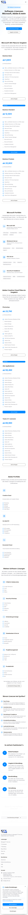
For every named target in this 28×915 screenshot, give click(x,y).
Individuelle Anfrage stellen (14, 685)
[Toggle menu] (25, 2)
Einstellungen (13, 911)
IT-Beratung (3, 846)
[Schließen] (25, 886)
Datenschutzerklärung (5, 862)
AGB (2, 864)
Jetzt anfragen (14, 98)
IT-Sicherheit (4, 844)
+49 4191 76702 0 (7, 878)
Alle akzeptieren (13, 904)
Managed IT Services (5, 842)
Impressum (3, 859)
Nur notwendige (13, 907)
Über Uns (3, 851)
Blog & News (4, 848)
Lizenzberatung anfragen (13, 28)
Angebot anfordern (14, 32)
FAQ (2, 866)
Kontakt (2, 853)
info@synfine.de (6, 880)
